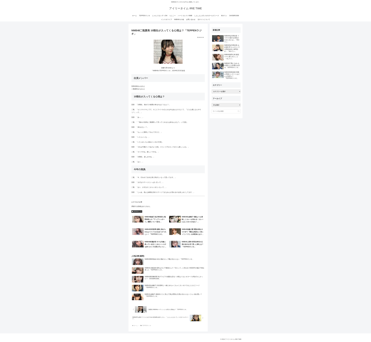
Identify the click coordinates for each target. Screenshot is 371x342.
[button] (238, 111)
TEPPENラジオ (138, 211)
